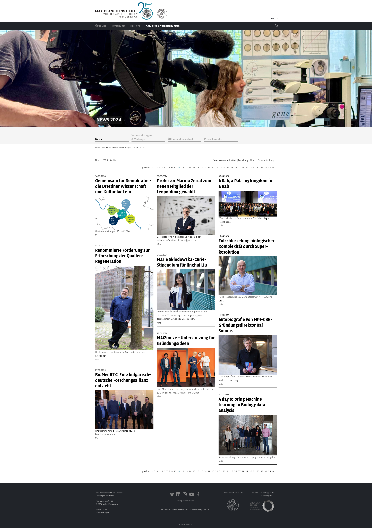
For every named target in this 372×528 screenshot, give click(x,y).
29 (247, 167)
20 (213, 167)
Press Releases (188, 501)
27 (239, 167)
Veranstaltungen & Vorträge (142, 137)
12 (182, 167)
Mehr (97, 235)
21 (216, 167)
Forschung (118, 25)
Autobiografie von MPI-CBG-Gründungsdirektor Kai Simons (246, 325)
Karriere (135, 25)
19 (209, 167)
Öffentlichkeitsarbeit (180, 139)
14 (190, 167)
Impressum (165, 510)
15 (194, 167)
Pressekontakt (213, 139)
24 (228, 167)
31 (254, 167)
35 (269, 167)
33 (262, 167)
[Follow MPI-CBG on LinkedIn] (178, 495)
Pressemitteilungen (266, 160)
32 (258, 167)
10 (175, 167)
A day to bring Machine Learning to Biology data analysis (242, 405)
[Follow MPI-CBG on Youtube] (191, 495)
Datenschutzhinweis (179, 510)
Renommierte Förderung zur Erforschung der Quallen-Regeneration (122, 256)
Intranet (206, 510)
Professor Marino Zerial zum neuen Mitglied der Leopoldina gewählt (184, 186)
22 (220, 167)
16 (197, 167)
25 (231, 167)
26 (235, 167)
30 (250, 167)
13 (186, 167)
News (98, 139)
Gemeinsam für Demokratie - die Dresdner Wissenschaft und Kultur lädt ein (123, 186)
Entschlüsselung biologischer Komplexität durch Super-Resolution (246, 246)
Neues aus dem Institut (225, 160)
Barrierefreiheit (195, 510)
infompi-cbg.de (102, 512)
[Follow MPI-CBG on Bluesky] (172, 495)
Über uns (100, 25)
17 (201, 167)
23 (224, 167)
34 (265, 167)
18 (205, 167)
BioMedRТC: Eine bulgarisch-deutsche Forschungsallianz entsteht (123, 380)
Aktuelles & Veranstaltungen (163, 25)
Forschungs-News (247, 160)
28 (243, 167)
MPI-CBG (99, 147)
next (274, 167)
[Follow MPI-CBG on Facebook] (198, 495)
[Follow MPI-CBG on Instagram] (185, 495)
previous (146, 167)
